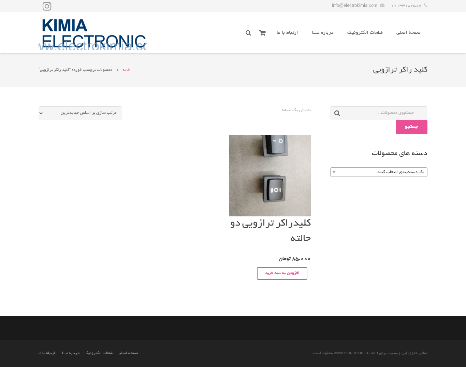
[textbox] (379, 172)
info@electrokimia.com (354, 6)
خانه (126, 70)
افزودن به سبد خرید (282, 273)
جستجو (411, 126)
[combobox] (378, 172)
